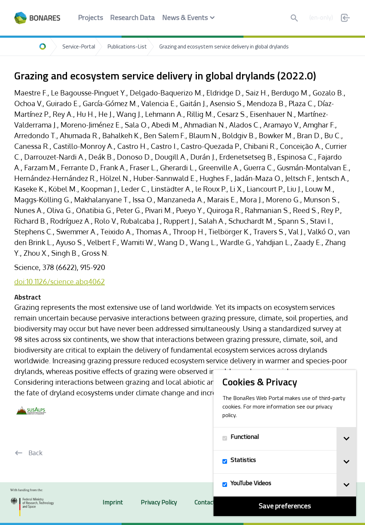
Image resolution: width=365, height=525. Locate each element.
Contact (205, 503)
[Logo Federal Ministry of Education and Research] (32, 503)
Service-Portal (78, 47)
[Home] (42, 46)
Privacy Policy (159, 503)
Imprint (113, 503)
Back (35, 453)
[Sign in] (345, 17)
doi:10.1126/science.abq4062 (59, 281)
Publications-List (127, 47)
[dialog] (285, 443)
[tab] (346, 438)
